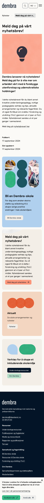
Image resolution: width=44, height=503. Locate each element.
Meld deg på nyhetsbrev (16, 282)
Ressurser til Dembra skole (13, 457)
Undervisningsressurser (19, 370)
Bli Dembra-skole (14, 218)
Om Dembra (14, 376)
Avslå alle (27, 498)
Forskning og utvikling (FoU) (13, 461)
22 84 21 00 (7, 420)
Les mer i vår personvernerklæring (16, 491)
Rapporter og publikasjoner (13, 440)
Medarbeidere (7, 474)
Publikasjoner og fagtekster (13, 433)
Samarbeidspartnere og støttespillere (17, 471)
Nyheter (5, 15)
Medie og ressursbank (11, 437)
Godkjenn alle (9, 498)
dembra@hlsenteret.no (11, 417)
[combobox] (33, 5)
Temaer (5, 444)
